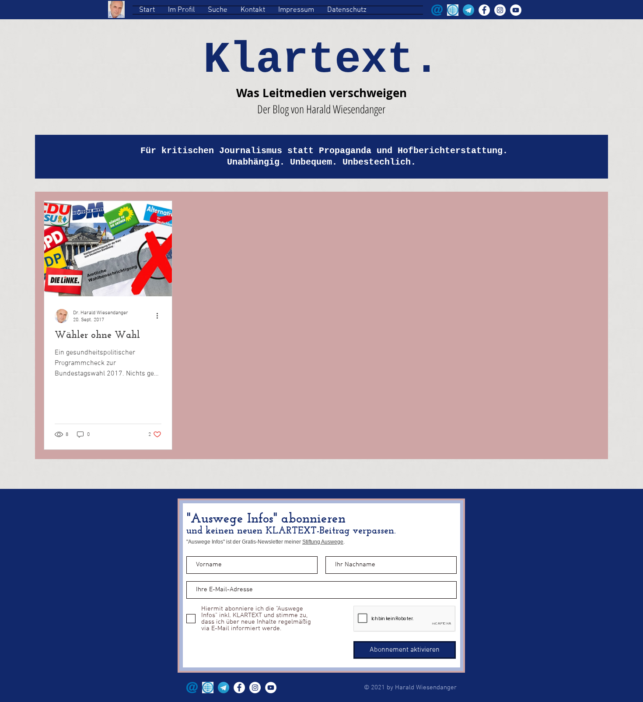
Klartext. (321, 60)
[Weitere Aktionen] (160, 316)
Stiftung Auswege (322, 542)
